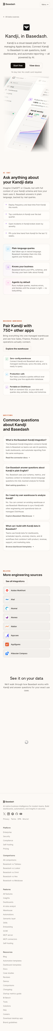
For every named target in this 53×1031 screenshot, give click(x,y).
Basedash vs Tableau (12, 864)
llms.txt (26, 819)
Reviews (6, 977)
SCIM (5, 931)
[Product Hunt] (12, 814)
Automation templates (12, 961)
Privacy (6, 819)
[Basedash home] (9, 4)
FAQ (5, 1010)
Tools (5, 1002)
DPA (19, 819)
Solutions (7, 1006)
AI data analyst (9, 906)
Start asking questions (16, 485)
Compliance (8, 840)
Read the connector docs (17, 457)
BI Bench (7, 998)
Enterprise (7, 832)
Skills (5, 923)
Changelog (7, 989)
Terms (13, 819)
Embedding (8, 927)
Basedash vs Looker (11, 868)
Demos (6, 981)
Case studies (8, 973)
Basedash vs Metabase (13, 880)
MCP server (8, 935)
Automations (8, 914)
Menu (45, 4)
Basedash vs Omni (11, 872)
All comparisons (9, 860)
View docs (34, 65)
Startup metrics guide (12, 993)
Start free (18, 65)
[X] (4, 814)
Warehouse (7, 910)
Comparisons (8, 985)
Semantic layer (9, 918)
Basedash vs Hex (10, 876)
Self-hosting (8, 844)
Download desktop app (13, 1018)
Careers (6, 1014)
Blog (5, 956)
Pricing (6, 849)
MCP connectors (10, 939)
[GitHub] (16, 814)
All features (7, 894)
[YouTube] (21, 814)
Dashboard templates (12, 965)
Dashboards (8, 902)
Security (6, 836)
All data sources (12, 17)
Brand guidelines (10, 1022)
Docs (5, 969)
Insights (6, 898)
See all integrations (15, 581)
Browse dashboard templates (19, 546)
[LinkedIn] (8, 814)
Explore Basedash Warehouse (19, 516)
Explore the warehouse (17, 348)
